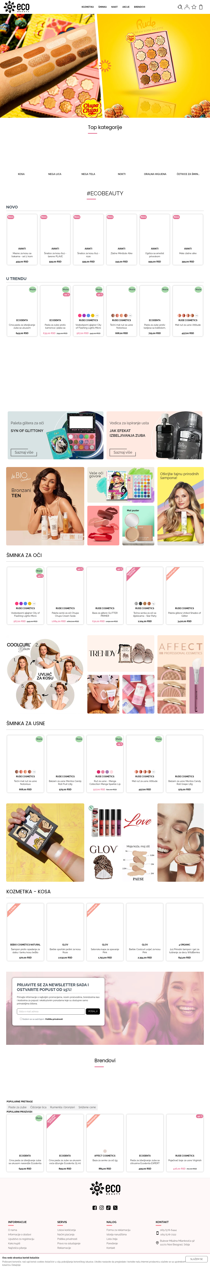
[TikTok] (108, 1207)
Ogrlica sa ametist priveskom (154, 255)
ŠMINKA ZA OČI (24, 555)
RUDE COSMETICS (88, 320)
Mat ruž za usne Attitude (188, 325)
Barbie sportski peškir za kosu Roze (65, 951)
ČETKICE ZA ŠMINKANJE (188, 174)
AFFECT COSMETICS (104, 1156)
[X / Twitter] (115, 1207)
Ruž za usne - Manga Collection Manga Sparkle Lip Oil (105, 784)
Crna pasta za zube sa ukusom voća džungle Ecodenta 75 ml (65, 1162)
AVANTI (22, 248)
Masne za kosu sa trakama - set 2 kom (22, 255)
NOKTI (122, 174)
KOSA (21, 174)
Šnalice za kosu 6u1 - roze (88, 255)
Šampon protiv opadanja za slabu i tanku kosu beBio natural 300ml (25, 952)
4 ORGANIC (184, 944)
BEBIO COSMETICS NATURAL (25, 944)
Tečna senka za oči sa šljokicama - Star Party (145, 614)
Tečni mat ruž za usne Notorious (121, 326)
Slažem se (196, 1259)
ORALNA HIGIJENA (155, 174)
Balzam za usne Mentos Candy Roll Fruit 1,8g (65, 783)
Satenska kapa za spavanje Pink (105, 951)
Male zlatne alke (188, 253)
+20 (130, 315)
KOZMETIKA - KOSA (28, 891)
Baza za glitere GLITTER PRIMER (105, 614)
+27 (97, 315)
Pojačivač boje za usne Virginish (185, 1160)
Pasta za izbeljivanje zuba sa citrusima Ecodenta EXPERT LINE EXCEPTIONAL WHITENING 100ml (145, 1165)
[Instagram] (101, 1207)
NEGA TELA (88, 174)
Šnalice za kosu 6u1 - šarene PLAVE (55, 255)
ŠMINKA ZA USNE (25, 723)
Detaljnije (16, 1265)
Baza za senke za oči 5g (105, 1160)
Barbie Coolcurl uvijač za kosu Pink (144, 951)
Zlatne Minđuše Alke (122, 253)
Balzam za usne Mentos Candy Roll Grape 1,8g (184, 783)
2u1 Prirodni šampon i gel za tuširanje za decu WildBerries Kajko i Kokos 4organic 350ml (184, 952)
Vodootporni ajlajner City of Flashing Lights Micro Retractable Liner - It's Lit (88, 328)
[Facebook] (94, 1207)
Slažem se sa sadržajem (42, 1019)
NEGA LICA (54, 174)
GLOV (65, 944)
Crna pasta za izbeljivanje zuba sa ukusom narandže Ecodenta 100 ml (22, 329)
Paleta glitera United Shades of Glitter (184, 614)
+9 (153, 603)
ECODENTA (22, 320)
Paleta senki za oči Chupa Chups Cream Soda (65, 614)
